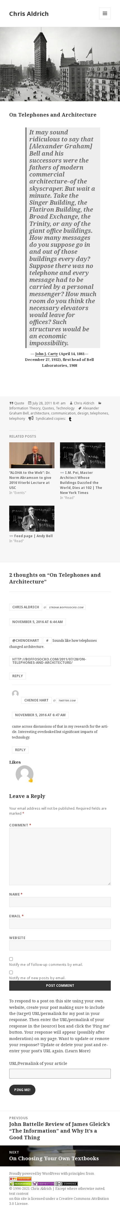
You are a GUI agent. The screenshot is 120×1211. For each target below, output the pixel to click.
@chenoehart (25, 640)
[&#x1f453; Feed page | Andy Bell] (31, 519)
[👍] (24, 773)
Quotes (48, 408)
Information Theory (24, 408)
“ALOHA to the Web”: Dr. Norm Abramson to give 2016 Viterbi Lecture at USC (30, 480)
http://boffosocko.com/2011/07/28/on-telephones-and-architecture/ (49, 661)
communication (63, 413)
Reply (17, 676)
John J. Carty (46, 353)
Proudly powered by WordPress (35, 1173)
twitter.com (67, 700)
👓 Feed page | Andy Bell (31, 536)
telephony (17, 418)
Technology (65, 408)
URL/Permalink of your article (38, 1063)
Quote (19, 403)
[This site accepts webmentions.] (43, 1183)
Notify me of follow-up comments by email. (46, 964)
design (82, 413)
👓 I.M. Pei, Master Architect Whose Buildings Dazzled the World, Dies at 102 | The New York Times (81, 482)
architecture (39, 413)
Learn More (77, 1050)
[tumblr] (69, 419)
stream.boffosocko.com (66, 607)
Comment (20, 825)
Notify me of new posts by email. (37, 978)
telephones (99, 413)
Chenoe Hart (36, 700)
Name (16, 894)
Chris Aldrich (29, 13)
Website (17, 937)
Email (16, 916)
